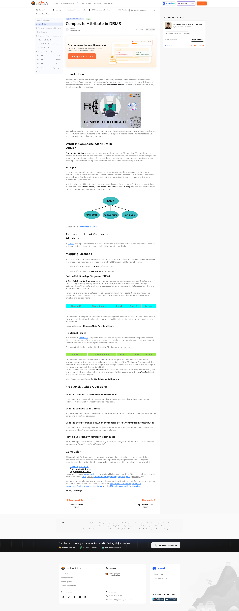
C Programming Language (108, 523)
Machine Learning (89, 526)
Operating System (130, 526)
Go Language (146, 526)
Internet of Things (162, 529)
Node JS (166, 523)
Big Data (116, 526)
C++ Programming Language (132, 523)
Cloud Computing (153, 523)
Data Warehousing (145, 529)
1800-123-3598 (115, 596)
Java (84, 523)
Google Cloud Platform (126, 529)
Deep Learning (104, 526)
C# (156, 526)
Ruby (162, 526)
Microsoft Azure (108, 529)
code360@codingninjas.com (120, 600)
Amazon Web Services (91, 529)
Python (92, 523)
